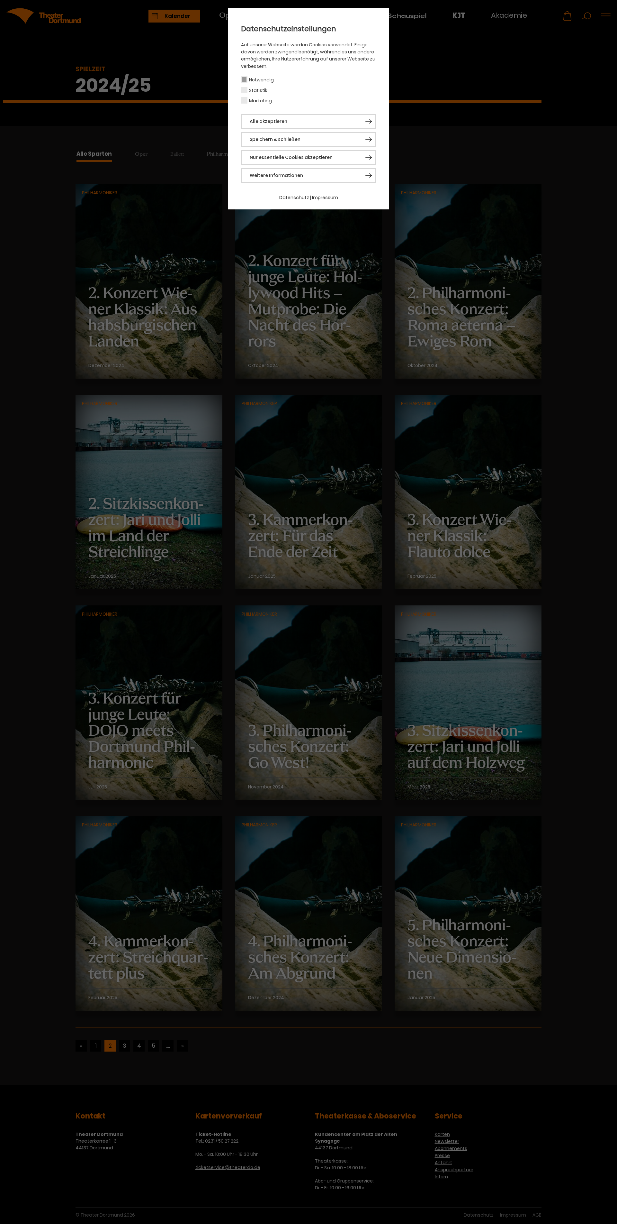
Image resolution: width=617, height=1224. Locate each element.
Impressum (325, 197)
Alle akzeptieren (268, 121)
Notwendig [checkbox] (261, 80)
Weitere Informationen (276, 175)
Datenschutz (294, 197)
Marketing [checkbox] (260, 100)
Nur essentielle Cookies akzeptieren (291, 157)
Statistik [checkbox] (258, 90)
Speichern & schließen (275, 139)
